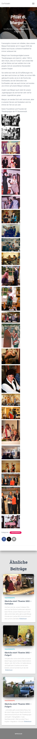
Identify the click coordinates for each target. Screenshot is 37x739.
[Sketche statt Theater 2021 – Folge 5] (18, 635)
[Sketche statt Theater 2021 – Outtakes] (18, 584)
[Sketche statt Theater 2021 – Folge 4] (18, 687)
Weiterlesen (23, 619)
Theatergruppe (15, 532)
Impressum (18, 734)
